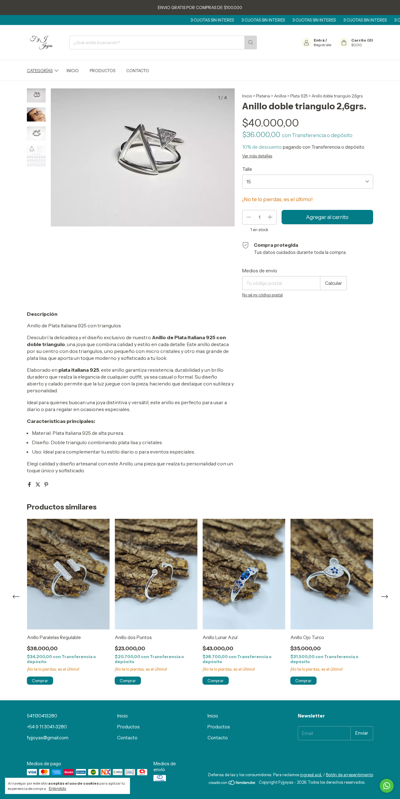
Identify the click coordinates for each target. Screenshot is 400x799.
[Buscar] (250, 42)
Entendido (57, 789)
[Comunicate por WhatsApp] (387, 786)
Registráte (322, 44)
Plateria (263, 95)
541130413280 (42, 716)
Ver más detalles (257, 155)
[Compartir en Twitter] (38, 484)
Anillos (280, 95)
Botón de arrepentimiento (349, 774)
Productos (102, 70)
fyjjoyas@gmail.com (47, 738)
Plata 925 (299, 95)
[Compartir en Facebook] (30, 484)
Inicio (73, 70)
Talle (247, 169)
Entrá (319, 40)
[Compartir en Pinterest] (46, 484)
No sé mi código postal (262, 294)
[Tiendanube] (232, 784)
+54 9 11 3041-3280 (47, 727)
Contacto (137, 70)
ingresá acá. (311, 774)
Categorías (39, 70)
